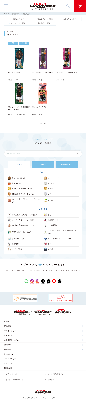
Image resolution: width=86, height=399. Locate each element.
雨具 (49, 244)
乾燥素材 (23, 194)
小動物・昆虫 (66, 165)
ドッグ (19, 164)
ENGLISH (8, 368)
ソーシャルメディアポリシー (55, 374)
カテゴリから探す (69, 19)
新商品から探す (18, 19)
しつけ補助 (52, 225)
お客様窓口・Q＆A (11, 340)
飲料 (49, 194)
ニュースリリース (11, 359)
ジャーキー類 (53, 178)
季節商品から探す (44, 23)
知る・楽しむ (9, 335)
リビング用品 (17, 249)
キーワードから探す (18, 23)
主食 (19, 178)
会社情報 (7, 345)
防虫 (21, 232)
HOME (6, 14)
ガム (51, 183)
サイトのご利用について (14, 380)
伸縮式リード (53, 220)
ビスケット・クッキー (22, 189)
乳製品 (50, 189)
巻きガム (17, 183)
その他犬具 (24, 225)
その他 (50, 201)
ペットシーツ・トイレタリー (59, 239)
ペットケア (62, 232)
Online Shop (8, 354)
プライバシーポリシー (14, 374)
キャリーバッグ (18, 239)
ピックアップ (9, 363)
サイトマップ (49, 380)
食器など (15, 244)
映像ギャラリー (10, 331)
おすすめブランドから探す (44, 19)
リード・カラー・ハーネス (24, 220)
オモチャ (51, 215)
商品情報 (15, 14)
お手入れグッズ (24, 215)
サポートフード (26, 200)
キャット (43, 165)
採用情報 (7, 349)
